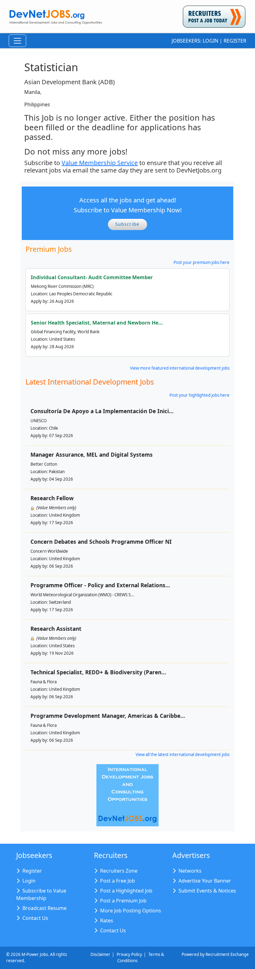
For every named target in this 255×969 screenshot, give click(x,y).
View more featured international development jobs (180, 368)
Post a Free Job (117, 880)
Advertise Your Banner (204, 880)
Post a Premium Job (123, 900)
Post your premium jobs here (202, 262)
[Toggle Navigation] (17, 41)
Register (235, 40)
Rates (106, 920)
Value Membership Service (100, 163)
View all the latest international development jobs (183, 754)
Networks (190, 870)
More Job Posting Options (130, 910)
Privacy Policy (129, 954)
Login (210, 40)
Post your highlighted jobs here (199, 395)
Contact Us (35, 918)
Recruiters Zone (118, 870)
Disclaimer (100, 954)
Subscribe (127, 224)
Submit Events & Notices (207, 890)
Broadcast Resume (44, 908)
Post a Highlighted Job (126, 890)
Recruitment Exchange (227, 954)
